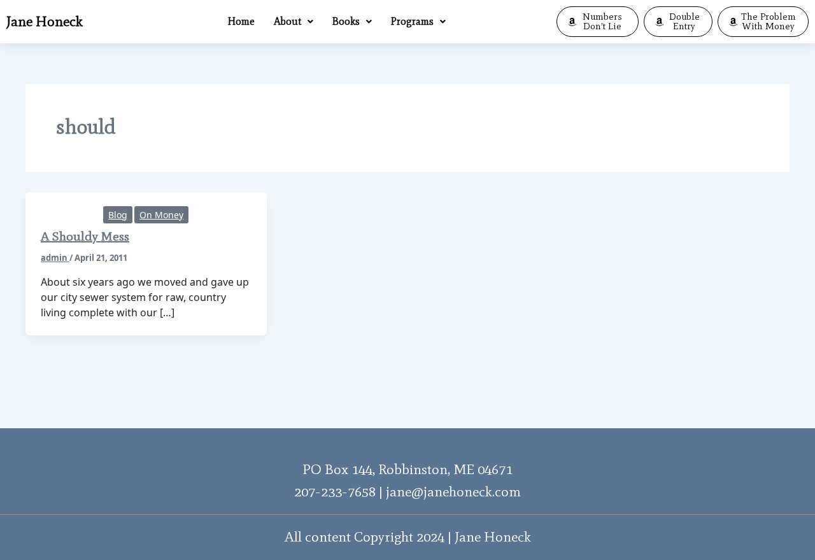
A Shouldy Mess (85, 236)
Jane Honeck (44, 21)
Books (346, 21)
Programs (412, 21)
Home (241, 21)
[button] (293, 21)
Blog (117, 215)
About (287, 21)
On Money (161, 215)
